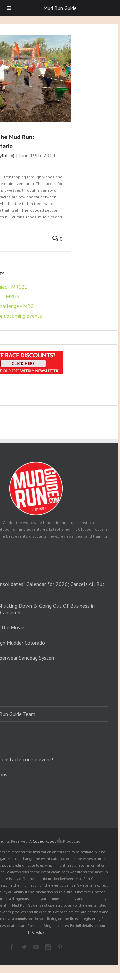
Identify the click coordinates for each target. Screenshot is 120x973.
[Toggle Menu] (9, 8)
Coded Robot (45, 841)
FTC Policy (36, 932)
